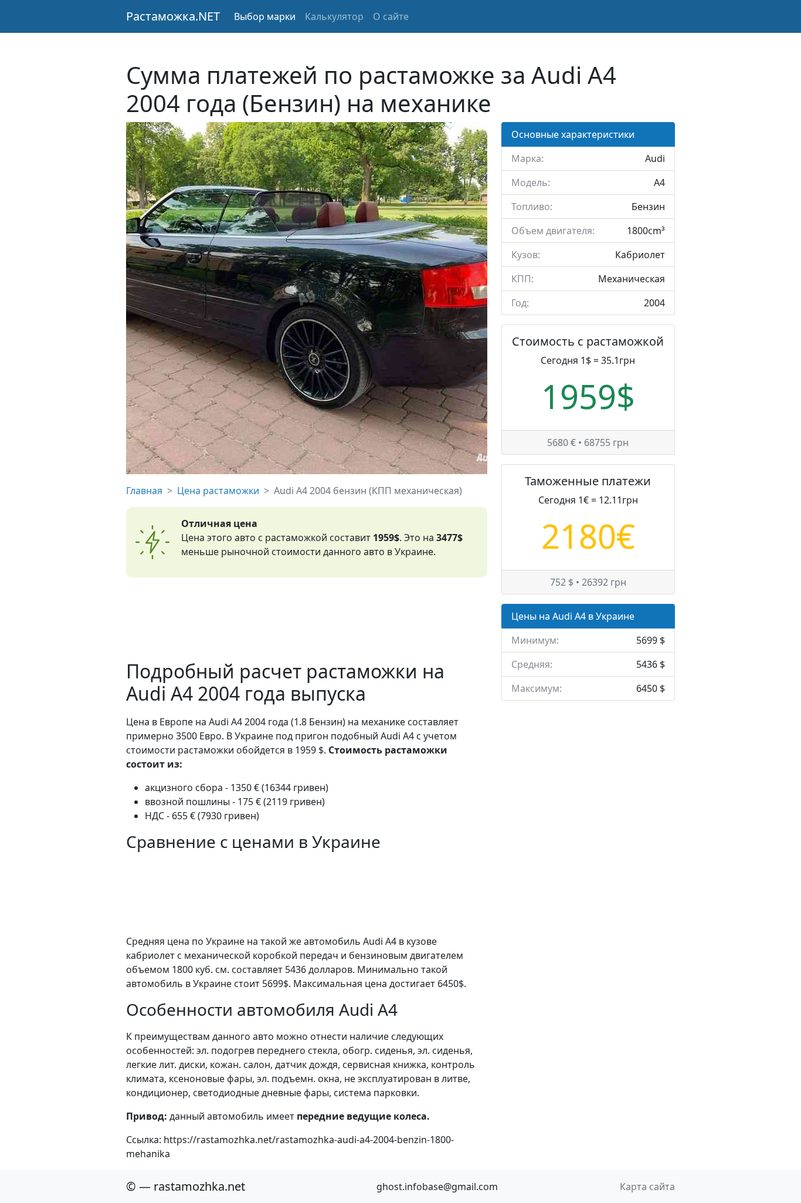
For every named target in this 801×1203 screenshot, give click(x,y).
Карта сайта (647, 1186)
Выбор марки (265, 16)
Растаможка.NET (173, 16)
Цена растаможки (218, 490)
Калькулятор (334, 16)
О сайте (391, 16)
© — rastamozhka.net (185, 1186)
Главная (144, 490)
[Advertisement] (306, 619)
